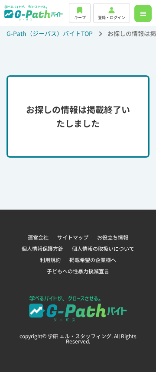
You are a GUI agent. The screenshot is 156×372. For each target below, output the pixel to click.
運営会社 (38, 237)
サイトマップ (72, 237)
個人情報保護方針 (42, 248)
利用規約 (50, 259)
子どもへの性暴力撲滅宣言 (78, 271)
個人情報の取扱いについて (103, 248)
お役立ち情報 (112, 237)
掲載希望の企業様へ (92, 259)
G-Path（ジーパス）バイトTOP (49, 33)
